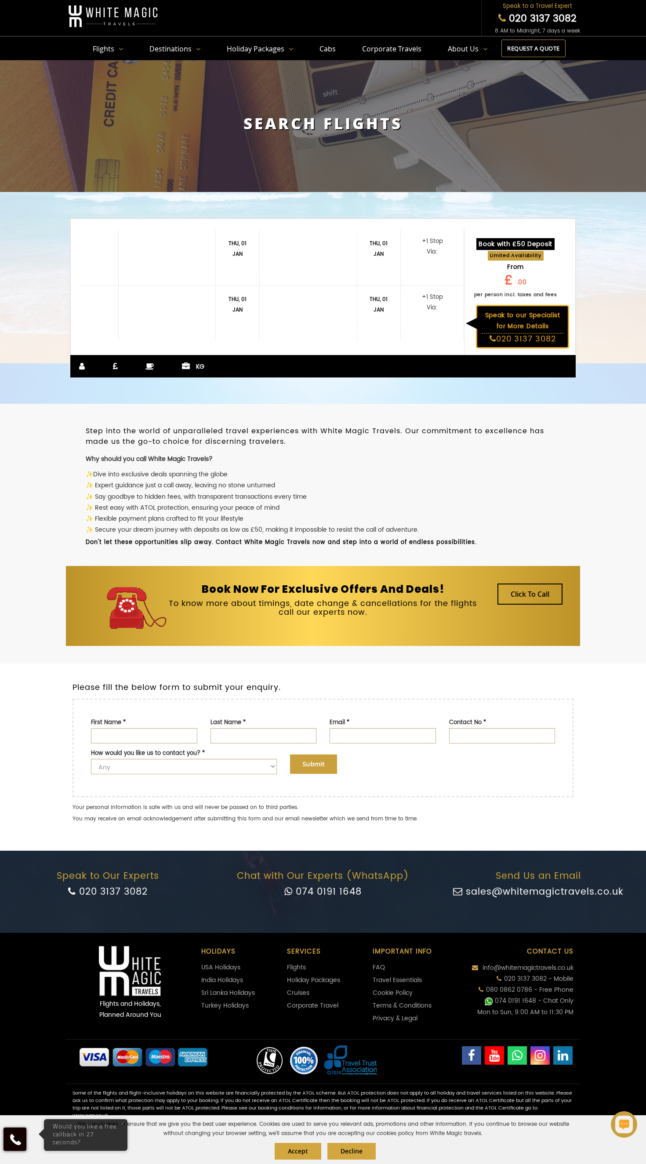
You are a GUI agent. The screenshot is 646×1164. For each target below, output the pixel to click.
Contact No (467, 722)
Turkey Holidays (225, 1006)
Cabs (327, 49)
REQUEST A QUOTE (533, 48)
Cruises (298, 993)
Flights (103, 49)
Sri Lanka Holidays (228, 993)
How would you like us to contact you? (148, 753)
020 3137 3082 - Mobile (538, 979)
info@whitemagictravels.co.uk (527, 968)
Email (339, 722)
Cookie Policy (393, 993)
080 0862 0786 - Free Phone (529, 990)
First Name (108, 722)
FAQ (379, 967)
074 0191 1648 (327, 892)
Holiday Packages (255, 49)
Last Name (228, 722)
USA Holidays (220, 967)
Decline (352, 1151)
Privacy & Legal (395, 1018)
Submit (313, 764)
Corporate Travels (391, 49)
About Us (463, 49)
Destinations (170, 49)
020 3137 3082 (541, 19)
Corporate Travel (312, 1006)
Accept (298, 1151)
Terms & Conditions (402, 1006)
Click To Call (530, 594)
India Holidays (222, 980)
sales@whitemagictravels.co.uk (543, 892)
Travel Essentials (397, 980)
